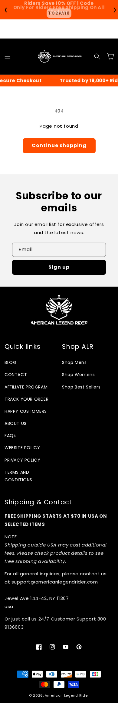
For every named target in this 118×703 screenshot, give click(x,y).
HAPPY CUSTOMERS (26, 411)
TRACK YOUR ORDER (27, 399)
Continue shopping (59, 145)
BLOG (10, 362)
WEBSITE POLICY (22, 448)
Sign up (59, 267)
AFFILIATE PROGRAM (26, 387)
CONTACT (16, 375)
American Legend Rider (67, 695)
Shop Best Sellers (81, 387)
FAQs (10, 435)
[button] (7, 56)
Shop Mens (74, 362)
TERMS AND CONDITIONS (18, 476)
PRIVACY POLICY (22, 460)
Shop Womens (78, 375)
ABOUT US (16, 423)
